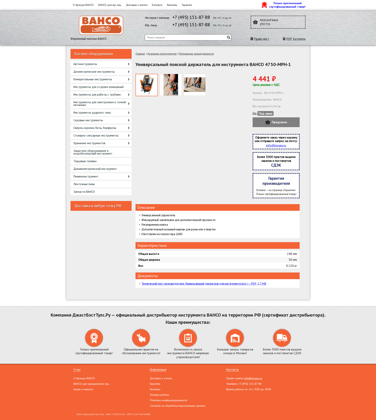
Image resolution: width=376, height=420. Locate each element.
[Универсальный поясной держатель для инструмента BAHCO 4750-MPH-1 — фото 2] (171, 85)
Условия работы (159, 394)
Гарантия (187, 5)
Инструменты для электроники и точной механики (99, 103)
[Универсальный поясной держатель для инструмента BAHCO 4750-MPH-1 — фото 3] (195, 85)
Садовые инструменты (88, 120)
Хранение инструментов (89, 143)
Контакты (172, 5)
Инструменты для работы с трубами (97, 94)
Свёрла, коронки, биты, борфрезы (94, 128)
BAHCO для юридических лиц (91, 384)
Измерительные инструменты (92, 79)
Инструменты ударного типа (92, 112)
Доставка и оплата (136, 5)
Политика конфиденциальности (168, 400)
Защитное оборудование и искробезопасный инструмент (92, 152)
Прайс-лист (261, 39)
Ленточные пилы (84, 184)
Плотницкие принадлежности (196, 53)
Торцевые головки (85, 161)
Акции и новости (83, 389)
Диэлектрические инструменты (94, 71)
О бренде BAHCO (83, 5)
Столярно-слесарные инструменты (95, 135)
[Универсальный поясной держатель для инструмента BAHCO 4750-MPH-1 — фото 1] (147, 85)
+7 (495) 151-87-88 (191, 17)
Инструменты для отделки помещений (98, 87)
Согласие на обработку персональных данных (177, 405)
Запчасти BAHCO (84, 192)
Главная (140, 53)
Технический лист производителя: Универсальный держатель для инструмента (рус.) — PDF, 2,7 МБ (203, 283)
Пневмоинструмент (86, 176)
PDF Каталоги (296, 39)
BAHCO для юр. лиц (109, 5)
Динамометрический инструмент (95, 169)
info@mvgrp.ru (276, 145)
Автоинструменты (85, 64)
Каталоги (157, 5)
